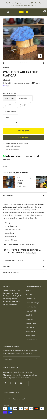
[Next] (43, 63)
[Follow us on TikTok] (25, 383)
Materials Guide (31, 311)
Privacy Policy (30, 327)
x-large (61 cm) (24, 105)
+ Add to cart (21, 186)
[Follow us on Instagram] (10, 383)
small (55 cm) (9, 98)
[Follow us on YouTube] (20, 383)
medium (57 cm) (24, 98)
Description (8, 196)
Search (28, 290)
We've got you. (31, 253)
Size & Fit (6, 266)
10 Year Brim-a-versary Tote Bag (24, 179)
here (32, 244)
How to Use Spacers (33, 307)
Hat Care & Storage (11, 273)
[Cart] (43, 12)
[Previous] (4, 63)
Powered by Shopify (19, 399)
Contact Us (29, 319)
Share (5, 166)
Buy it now (23, 138)
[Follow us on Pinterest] (15, 383)
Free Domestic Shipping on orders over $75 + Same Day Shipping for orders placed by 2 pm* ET (24, 4)
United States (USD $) (10, 392)
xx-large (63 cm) (10, 111)
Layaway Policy (31, 323)
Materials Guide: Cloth (13, 260)
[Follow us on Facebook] (5, 383)
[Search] (8, 12)
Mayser (6, 67)
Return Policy (30, 335)
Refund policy (30, 331)
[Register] (37, 359)
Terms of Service (31, 340)
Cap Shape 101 (31, 298)
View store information (12, 150)
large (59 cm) (9, 105)
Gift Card (29, 294)
